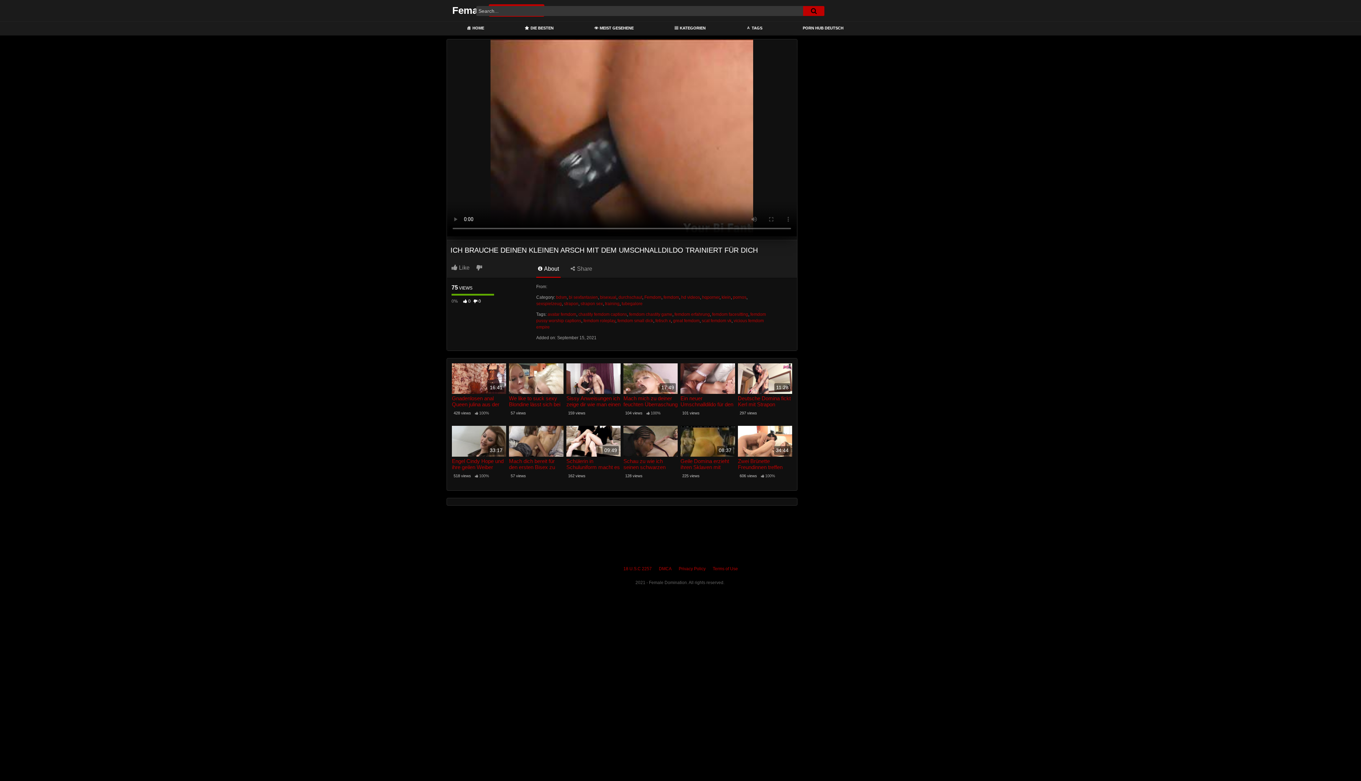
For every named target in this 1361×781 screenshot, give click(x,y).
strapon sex (592, 303)
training (612, 303)
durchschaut (630, 297)
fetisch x (663, 320)
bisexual (608, 297)
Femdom (652, 297)
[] (813, 11)
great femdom (686, 320)
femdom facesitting (730, 314)
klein (726, 297)
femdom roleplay (599, 320)
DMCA (665, 568)
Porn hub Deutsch (823, 28)
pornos (739, 297)
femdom (671, 297)
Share (584, 269)
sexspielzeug (549, 303)
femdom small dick (635, 320)
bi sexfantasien (583, 297)
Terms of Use (725, 568)
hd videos (690, 297)
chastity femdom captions (602, 314)
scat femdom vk (717, 320)
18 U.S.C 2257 (637, 568)
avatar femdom (562, 314)
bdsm (561, 297)
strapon (571, 303)
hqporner (710, 297)
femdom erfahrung (692, 314)
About (551, 269)
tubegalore (632, 303)
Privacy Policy (692, 568)
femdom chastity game (650, 314)
